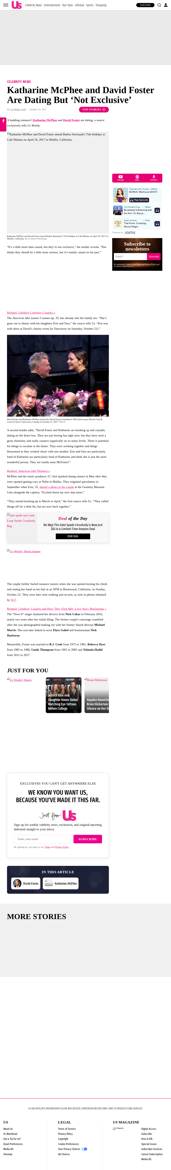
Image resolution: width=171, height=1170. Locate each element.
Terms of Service (67, 1129)
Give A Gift (146, 1139)
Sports (90, 5)
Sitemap (7, 1154)
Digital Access (148, 1129)
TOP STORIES (91, 109)
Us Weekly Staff (18, 109)
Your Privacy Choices (69, 1149)
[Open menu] (5, 5)
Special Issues (149, 1144)
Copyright (63, 1139)
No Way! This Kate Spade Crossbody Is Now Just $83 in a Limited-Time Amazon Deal (73, 527)
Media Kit (8, 1149)
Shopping (101, 5)
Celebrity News (33, 5)
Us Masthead (10, 1134)
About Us (8, 1129)
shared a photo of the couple (57, 487)
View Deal (72, 536)
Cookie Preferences (68, 1144)
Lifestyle (79, 5)
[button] (159, 5)
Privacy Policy (62, 847)
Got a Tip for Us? (12, 1139)
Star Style (67, 5)
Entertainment (52, 5)
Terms (47, 847)
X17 (13, 600)
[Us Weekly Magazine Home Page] (17, 5)
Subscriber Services (151, 1149)
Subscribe (145, 5)
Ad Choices (64, 1154)
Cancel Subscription (151, 1154)
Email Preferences (13, 1144)
